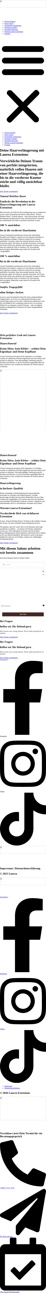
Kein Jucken (8, 23)
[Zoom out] (43, 574)
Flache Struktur (9, 21)
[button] (23, 83)
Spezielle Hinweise (11, 30)
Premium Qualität (10, 28)
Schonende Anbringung (12, 26)
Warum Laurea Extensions (13, 32)
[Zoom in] (43, 571)
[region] (23, 588)
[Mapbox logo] (5, 606)
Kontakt (7, 34)
